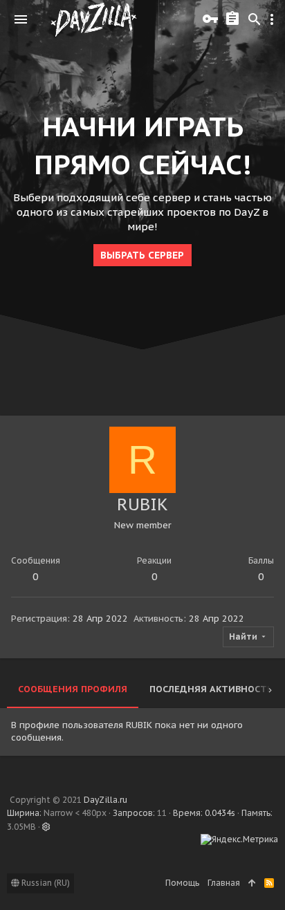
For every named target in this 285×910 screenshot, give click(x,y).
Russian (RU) (44, 883)
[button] (21, 19)
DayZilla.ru (105, 800)
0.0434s (220, 813)
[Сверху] (252, 883)
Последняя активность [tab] (211, 689)
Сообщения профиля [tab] (72, 689)
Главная (224, 883)
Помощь (182, 883)
